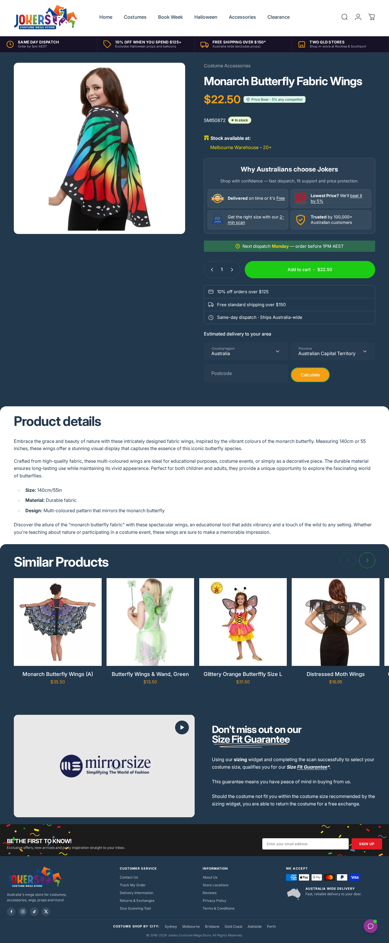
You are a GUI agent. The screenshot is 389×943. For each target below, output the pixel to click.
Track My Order (133, 885)
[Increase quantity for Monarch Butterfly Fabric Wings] (233, 269)
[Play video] (104, 766)
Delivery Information (136, 893)
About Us (210, 877)
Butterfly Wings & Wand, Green (150, 674)
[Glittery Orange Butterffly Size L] (243, 622)
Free (280, 198)
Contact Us (129, 877)
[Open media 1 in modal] (99, 148)
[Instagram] (22, 911)
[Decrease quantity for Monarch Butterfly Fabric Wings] (210, 269)
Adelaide (255, 926)
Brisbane (212, 926)
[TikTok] (34, 911)
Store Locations (215, 885)
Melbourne (191, 926)
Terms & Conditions (218, 908)
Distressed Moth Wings (336, 674)
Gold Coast (233, 926)
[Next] (367, 560)
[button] (182, 727)
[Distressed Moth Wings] (335, 622)
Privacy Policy (214, 900)
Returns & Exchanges (137, 900)
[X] (45, 911)
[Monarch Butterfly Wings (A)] (58, 622)
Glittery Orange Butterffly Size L (243, 674)
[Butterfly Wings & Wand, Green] (150, 622)
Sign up (367, 844)
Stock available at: (230, 138)
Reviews (210, 893)
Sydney (171, 926)
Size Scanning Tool (135, 908)
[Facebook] (11, 911)
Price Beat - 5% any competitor (277, 99)
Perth (271, 926)
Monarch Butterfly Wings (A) (57, 674)
